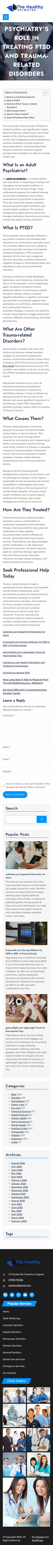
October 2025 (18, 1194)
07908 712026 (15, 1280)
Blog (13, 1094)
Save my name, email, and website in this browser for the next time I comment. (28, 785)
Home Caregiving (20, 1121)
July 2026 (16, 1166)
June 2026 (17, 1170)
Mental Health (18, 1125)
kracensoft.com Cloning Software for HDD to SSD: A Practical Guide (24, 952)
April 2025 (16, 1214)
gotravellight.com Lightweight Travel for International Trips (25, 1029)
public (14, 1142)
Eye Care (16, 1108)
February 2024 (19, 1221)
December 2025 (19, 1187)
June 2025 (17, 1207)
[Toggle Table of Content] (44, 93)
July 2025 (16, 1204)
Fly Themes (38, 1537)
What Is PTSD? (13, 100)
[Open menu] (6, 17)
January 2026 (18, 1183)
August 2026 (18, 1163)
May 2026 (16, 1173)
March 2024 (17, 1217)
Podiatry (15, 1135)
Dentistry (16, 1097)
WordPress (37, 1540)
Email (6, 759)
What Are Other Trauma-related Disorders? (22, 105)
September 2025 (20, 1197)
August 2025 (18, 1200)
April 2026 (16, 1176)
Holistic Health (19, 1118)
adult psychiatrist (16, 178)
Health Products (19, 1115)
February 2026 (19, 1180)
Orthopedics (17, 1132)
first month (8, 366)
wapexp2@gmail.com (19, 1285)
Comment (9, 715)
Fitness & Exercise (21, 1111)
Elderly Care (17, 1104)
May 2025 (16, 1211)
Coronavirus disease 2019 (16, 672)
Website (7, 771)
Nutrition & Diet (19, 1128)
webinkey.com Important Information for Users (26, 876)
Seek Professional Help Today (20, 117)
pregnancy (17, 1138)
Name (6, 747)
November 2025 (19, 1190)
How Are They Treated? (18, 114)
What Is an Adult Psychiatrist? (20, 97)
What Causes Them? (16, 110)
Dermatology (18, 1101)
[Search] (42, 819)
